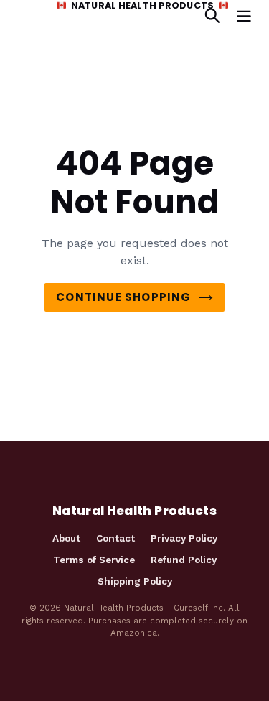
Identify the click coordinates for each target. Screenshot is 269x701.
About (66, 538)
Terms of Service (94, 559)
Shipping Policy (135, 581)
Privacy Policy (184, 538)
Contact (115, 538)
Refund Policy (184, 559)
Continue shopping (123, 297)
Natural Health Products (142, 5)
